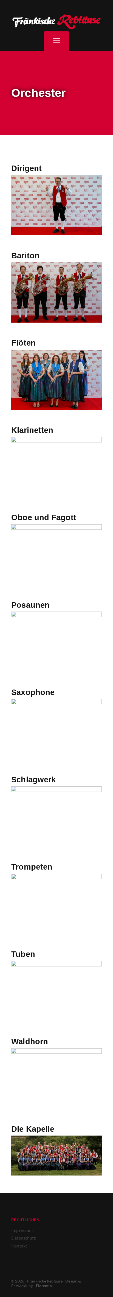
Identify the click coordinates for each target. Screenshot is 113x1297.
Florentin (44, 1285)
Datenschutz (23, 1237)
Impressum (22, 1230)
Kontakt (19, 1245)
